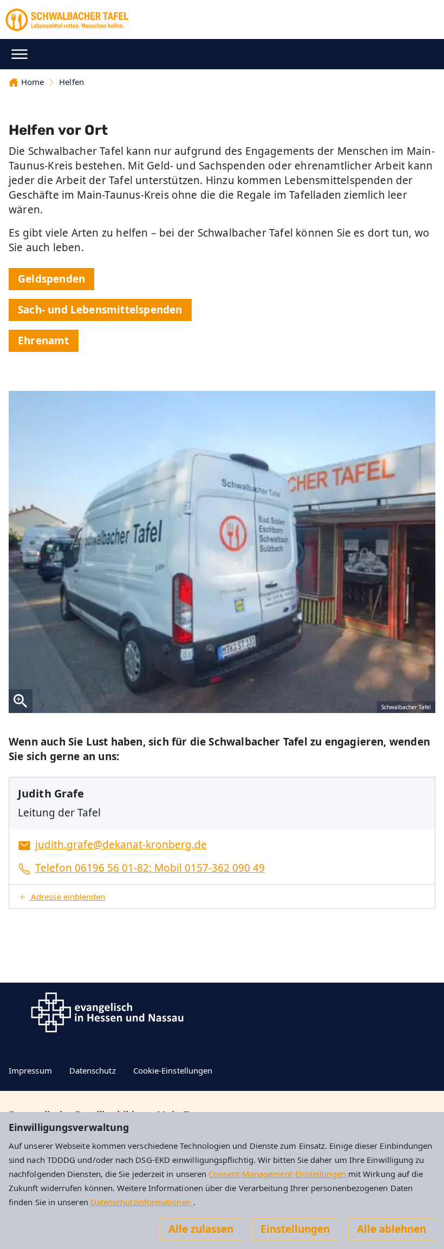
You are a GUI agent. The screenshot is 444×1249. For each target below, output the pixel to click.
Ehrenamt (43, 340)
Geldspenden (51, 279)
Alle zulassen (200, 1229)
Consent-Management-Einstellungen (278, 1173)
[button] (222, 896)
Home (32, 81)
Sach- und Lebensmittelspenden (100, 310)
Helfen (71, 81)
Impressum (30, 1070)
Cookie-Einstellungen (173, 1070)
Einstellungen (295, 1229)
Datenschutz (92, 1070)
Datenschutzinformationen (141, 1201)
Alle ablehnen (391, 1229)
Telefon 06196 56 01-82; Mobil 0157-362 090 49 (150, 868)
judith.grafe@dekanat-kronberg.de (121, 845)
